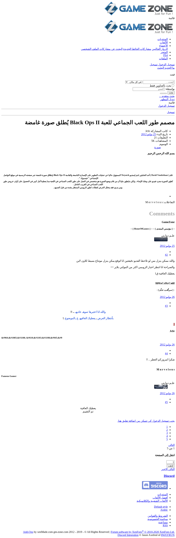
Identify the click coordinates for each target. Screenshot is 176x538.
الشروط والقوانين (158, 515)
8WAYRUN (168, 535)
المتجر (164, 52)
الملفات (163, 58)
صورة (157, 147)
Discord (169, 476)
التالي (171, 445)
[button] (172, 18)
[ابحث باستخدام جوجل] (163, 93)
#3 (166, 305)
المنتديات (162, 39)
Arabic (164, 509)
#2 (166, 254)
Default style (161, 506)
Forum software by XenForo (143, 531)
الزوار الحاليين (160, 48)
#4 (166, 353)
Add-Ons (28, 531)
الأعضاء (163, 45)
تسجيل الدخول (166, 105)
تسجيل (171, 112)
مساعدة (163, 522)
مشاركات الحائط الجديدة (137, 48)
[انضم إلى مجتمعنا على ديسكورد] (155, 488)
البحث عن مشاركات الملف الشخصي (102, 48)
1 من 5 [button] (171, 448)
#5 (166, 402)
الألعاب (164, 42)
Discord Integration (128, 535)
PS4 (165, 55)
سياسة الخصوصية (157, 519)
